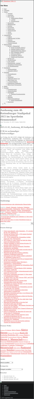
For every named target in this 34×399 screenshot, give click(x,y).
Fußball (9, 37)
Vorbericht (24, 353)
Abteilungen (7, 35)
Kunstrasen (2, 343)
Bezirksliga (3, 335)
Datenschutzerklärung (13, 98)
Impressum (10, 102)
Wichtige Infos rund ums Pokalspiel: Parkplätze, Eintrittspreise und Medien (17, 247)
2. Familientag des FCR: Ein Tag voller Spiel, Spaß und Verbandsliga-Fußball (18, 299)
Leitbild (13, 19)
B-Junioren (10, 333)
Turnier (19, 210)
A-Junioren (2, 330)
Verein (6, 12)
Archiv (9, 32)
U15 (14, 351)
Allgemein (13, 207)
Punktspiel (26, 347)
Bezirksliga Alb (13, 335)
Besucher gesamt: (9, 379)
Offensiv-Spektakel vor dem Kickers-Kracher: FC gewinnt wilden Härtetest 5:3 (17, 244)
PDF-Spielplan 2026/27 (17, 52)
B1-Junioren (16, 333)
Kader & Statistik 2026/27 (18, 47)
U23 (22, 351)
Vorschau (30, 353)
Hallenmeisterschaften (6, 209)
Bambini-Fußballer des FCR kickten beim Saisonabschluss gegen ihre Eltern (15, 281)
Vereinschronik (11, 30)
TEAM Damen (11, 60)
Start (5, 9)
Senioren (9, 40)
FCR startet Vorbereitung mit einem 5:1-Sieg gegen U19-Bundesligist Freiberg (18, 275)
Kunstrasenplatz (9, 343)
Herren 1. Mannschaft (13, 46)
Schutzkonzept (15, 21)
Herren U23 (10, 58)
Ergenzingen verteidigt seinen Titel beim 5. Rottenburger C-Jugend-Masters (15, 262)
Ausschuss (10, 15)
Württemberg (6, 355)
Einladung (26, 207)
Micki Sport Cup (12, 80)
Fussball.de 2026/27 (16, 55)
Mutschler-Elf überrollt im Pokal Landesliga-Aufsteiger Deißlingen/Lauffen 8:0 (16, 253)
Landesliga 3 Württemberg (16, 345)
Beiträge (6, 387)
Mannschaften (8, 44)
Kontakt (6, 88)
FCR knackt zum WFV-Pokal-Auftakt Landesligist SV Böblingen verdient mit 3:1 (18, 256)
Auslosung (20, 207)
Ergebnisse (7, 68)
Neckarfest (10, 77)
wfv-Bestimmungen (12, 66)
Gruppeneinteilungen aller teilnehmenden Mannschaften (15, 204)
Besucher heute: (8, 376)
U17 (16, 351)
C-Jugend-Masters (12, 81)
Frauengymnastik (12, 43)
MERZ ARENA (17, 348)
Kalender (6, 72)
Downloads (10, 27)
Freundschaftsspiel (12, 337)
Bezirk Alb (24, 333)
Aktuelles (6, 10)
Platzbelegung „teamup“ (14, 63)
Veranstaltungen (11, 74)
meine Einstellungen (16, 100)
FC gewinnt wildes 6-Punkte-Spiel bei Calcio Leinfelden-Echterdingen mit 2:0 (16, 315)
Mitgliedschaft (11, 24)
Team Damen (28, 350)
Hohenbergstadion (12, 341)
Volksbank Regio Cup (13, 78)
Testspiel (3, 352)
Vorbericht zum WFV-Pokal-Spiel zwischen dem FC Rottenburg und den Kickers (18, 250)
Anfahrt (9, 95)
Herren (25, 337)
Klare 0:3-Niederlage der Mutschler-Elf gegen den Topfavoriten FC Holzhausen (17, 312)
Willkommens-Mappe (17, 18)
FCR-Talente (11, 61)
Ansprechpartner (12, 91)
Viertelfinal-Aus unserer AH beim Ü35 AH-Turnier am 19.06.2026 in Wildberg (18, 284)
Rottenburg (15, 212)
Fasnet (9, 75)
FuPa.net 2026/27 (16, 54)
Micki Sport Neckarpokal (14, 85)
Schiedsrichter (11, 41)
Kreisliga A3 (27, 341)
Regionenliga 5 (3, 350)
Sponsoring (10, 23)
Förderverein (11, 29)
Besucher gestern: (9, 377)
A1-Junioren (8, 330)
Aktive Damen (16, 330)
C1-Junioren (21, 335)
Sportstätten (10, 92)
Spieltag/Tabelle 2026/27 (18, 49)
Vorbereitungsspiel (15, 353)
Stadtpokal (13, 210)
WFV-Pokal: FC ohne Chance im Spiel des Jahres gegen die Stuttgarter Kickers (17, 241)
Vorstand (9, 13)
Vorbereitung (6, 353)
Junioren (21, 341)
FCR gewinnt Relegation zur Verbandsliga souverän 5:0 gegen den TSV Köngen (18, 287)
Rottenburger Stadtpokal (14, 83)
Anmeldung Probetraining (14, 64)
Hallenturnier (16, 209)
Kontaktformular (12, 89)
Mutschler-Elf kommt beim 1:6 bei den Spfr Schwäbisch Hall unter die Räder (16, 302)
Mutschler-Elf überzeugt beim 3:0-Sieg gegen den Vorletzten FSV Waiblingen (17, 318)
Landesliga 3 (4, 345)
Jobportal (10, 97)
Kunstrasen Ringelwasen (20, 343)
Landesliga (30, 343)
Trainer (7, 351)
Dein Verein (10, 16)
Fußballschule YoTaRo (13, 38)
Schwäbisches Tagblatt (19, 350)
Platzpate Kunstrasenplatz (18, 94)
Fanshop (9, 26)
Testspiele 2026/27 (12, 71)
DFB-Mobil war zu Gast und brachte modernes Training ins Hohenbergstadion (17, 321)
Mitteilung (3, 210)
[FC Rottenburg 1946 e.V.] (17, 1)
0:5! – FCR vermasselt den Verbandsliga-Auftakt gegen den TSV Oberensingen (17, 237)
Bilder (5, 86)
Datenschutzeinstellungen (11, 393)
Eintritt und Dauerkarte (17, 57)
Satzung (9, 33)
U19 (19, 351)
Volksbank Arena (11, 213)
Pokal (8, 210)
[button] (5, 104)
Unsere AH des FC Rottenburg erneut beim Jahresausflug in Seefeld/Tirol (16, 290)
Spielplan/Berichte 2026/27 (18, 50)
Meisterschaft (6, 347)
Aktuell (8, 207)
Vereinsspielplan (11, 69)
